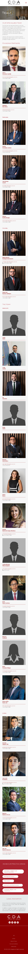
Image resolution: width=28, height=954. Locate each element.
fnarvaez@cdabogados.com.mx (9, 296)
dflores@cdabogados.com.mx (8, 705)
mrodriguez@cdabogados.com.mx (9, 261)
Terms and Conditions (14, 943)
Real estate (7, 880)
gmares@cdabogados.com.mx (8, 498)
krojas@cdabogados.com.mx (8, 606)
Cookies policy (13, 946)
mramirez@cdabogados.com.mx (9, 817)
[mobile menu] (26, 3)
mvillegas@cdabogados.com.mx (9, 670)
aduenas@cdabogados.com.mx (9, 220)
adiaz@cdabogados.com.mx (8, 109)
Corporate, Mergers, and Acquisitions (10, 890)
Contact (13, 938)
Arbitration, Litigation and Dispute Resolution (10, 871)
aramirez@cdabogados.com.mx (9, 853)
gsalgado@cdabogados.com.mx (9, 747)
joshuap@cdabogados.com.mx (8, 568)
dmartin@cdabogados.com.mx (8, 533)
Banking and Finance (9, 876)
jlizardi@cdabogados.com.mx (8, 185)
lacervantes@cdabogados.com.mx (9, 77)
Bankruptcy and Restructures (11, 885)
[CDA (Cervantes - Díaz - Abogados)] (14, 2)
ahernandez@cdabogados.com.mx (9, 150)
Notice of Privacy (14, 941)
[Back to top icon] (14, 935)
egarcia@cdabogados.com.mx (8, 464)
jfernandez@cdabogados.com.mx (9, 782)
